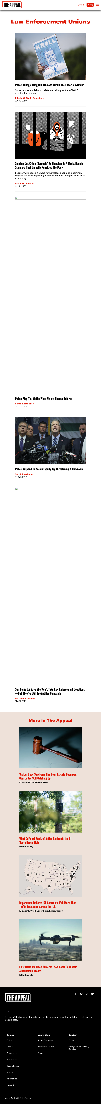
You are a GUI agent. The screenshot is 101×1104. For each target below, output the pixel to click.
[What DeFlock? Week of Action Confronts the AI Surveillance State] (50, 812)
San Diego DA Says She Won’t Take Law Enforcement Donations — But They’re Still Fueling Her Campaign (50, 691)
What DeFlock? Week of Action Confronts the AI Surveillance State (45, 841)
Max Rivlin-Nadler (25, 698)
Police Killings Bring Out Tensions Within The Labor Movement (49, 85)
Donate (90, 4)
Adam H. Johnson (24, 183)
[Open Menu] (97, 5)
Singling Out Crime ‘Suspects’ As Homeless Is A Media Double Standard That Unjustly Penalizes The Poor (49, 165)
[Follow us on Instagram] (88, 994)
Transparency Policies (47, 1046)
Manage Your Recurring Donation (79, 1047)
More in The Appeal (50, 720)
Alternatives (12, 1078)
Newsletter (11, 1085)
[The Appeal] (12, 4)
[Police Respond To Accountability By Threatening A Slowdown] (50, 440)
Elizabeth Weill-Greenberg (29, 98)
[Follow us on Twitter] (93, 994)
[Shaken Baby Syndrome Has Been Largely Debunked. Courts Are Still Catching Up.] (50, 747)
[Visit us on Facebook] (77, 994)
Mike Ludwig (26, 846)
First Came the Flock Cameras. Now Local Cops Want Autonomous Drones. (48, 969)
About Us (81, 4)
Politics (10, 1072)
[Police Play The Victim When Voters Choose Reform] (50, 295)
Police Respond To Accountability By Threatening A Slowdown (49, 469)
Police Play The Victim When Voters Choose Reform (43, 399)
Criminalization (13, 1066)
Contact (72, 1040)
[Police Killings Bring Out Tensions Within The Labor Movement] (50, 56)
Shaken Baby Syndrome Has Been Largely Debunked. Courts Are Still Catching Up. (48, 776)
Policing (10, 1040)
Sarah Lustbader (24, 403)
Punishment (12, 1059)
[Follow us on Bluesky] (82, 994)
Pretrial (10, 1046)
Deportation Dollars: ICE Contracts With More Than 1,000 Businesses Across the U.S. (47, 905)
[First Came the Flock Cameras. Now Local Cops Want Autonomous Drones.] (50, 940)
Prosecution (12, 1053)
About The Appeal (45, 1040)
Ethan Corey (56, 911)
